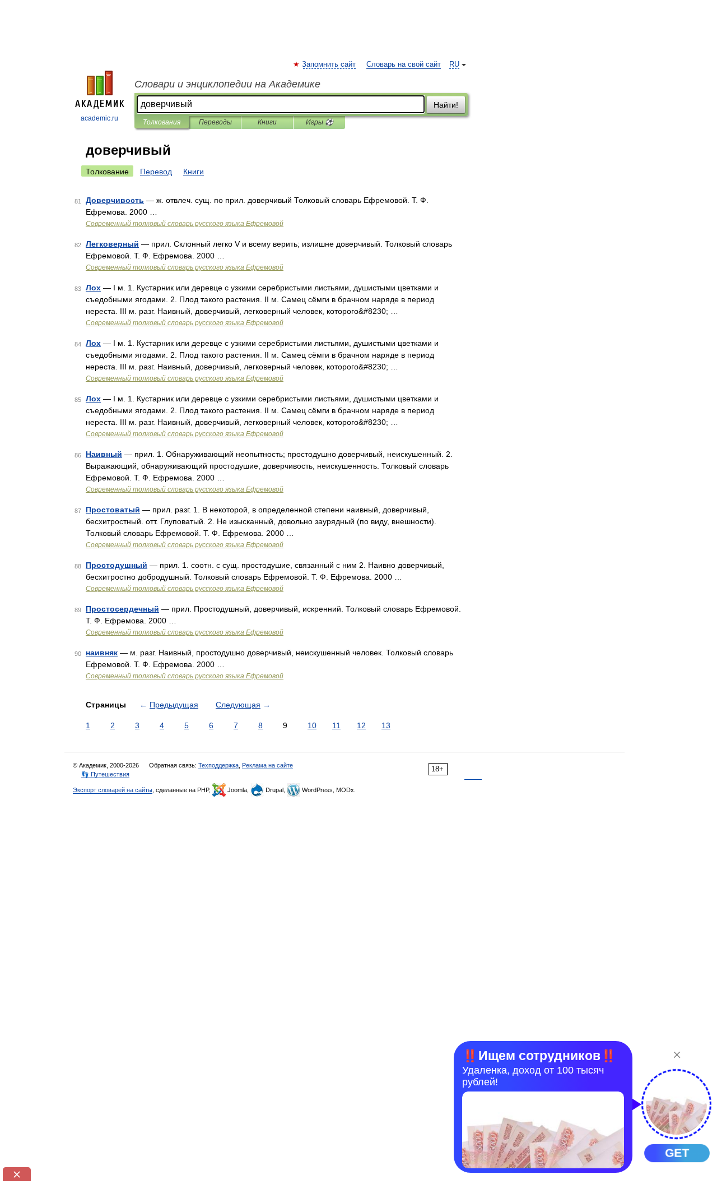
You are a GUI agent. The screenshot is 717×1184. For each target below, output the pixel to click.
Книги (267, 122)
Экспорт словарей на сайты (112, 790)
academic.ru (99, 118)
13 (385, 725)
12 (361, 725)
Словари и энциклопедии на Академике (227, 84)
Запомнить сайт (329, 64)
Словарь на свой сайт (403, 64)
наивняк (102, 652)
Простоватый (113, 509)
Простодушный (116, 565)
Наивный (104, 454)
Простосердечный (122, 608)
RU (454, 64)
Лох (93, 287)
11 (336, 725)
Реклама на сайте (267, 765)
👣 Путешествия (105, 774)
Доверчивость (115, 200)
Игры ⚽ (319, 122)
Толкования (161, 122)
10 (312, 725)
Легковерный (112, 243)
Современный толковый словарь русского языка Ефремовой (184, 224)
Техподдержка (218, 765)
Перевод (156, 171)
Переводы (215, 122)
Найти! (446, 104)
